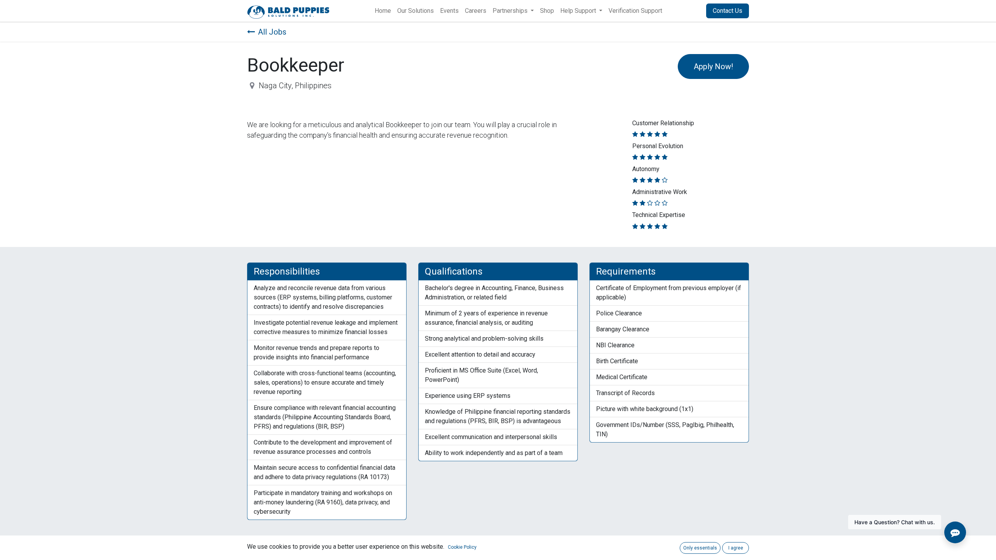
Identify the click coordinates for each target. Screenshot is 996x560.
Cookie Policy (462, 547)
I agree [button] (735, 548)
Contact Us (727, 10)
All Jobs (272, 32)
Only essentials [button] (700, 548)
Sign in (687, 10)
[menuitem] (383, 11)
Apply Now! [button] (713, 66)
